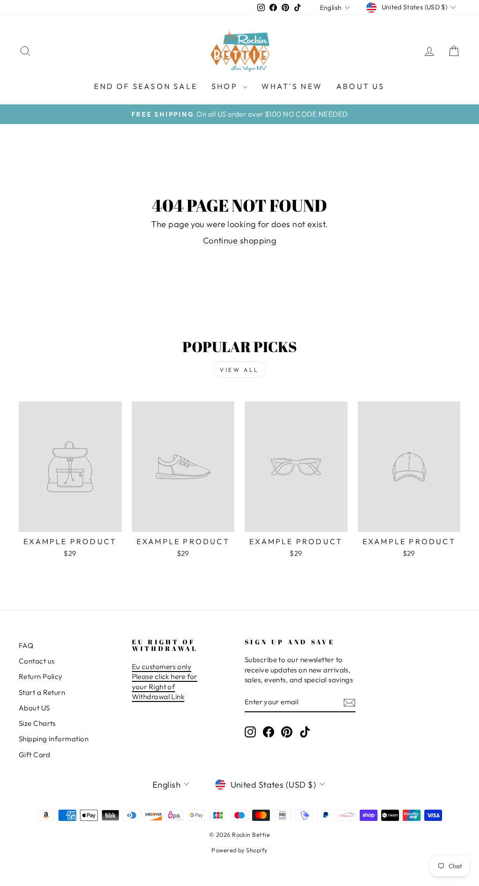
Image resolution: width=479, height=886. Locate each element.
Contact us (37, 661)
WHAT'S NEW (291, 86)
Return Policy (41, 676)
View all (239, 369)
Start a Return (42, 692)
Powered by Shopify (239, 850)
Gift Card (34, 754)
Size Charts (37, 723)
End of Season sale (145, 86)
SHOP (225, 86)
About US (34, 707)
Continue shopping (239, 240)
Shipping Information (53, 738)
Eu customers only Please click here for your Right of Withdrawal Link (164, 681)
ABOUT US (360, 86)
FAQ (26, 645)
